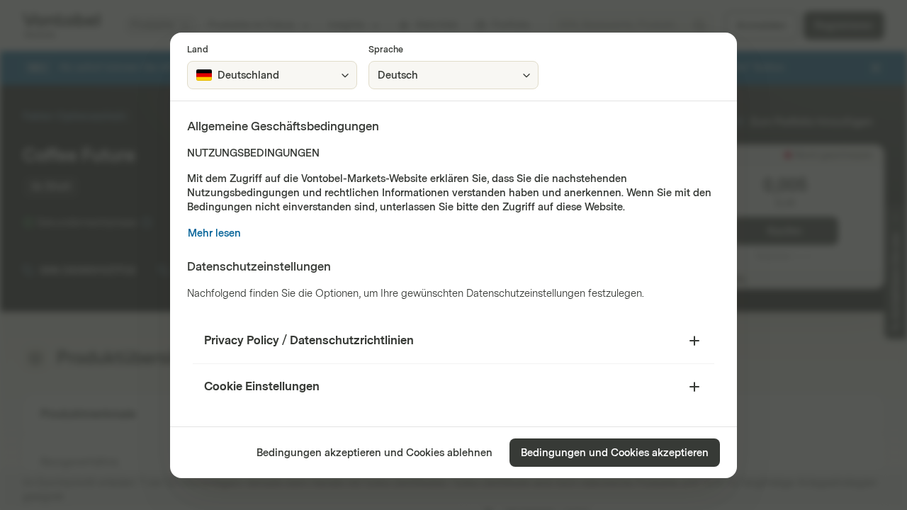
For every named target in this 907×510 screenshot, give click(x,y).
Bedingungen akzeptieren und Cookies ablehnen (374, 453)
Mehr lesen (214, 233)
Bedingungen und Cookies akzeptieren (615, 453)
